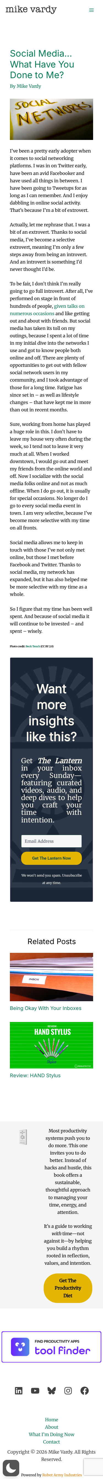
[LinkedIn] (19, 1391)
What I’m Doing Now (51, 1434)
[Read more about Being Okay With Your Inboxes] (51, 976)
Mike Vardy (31, 9)
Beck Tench (33, 646)
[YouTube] (35, 1391)
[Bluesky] (52, 1391)
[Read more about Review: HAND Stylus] (51, 1044)
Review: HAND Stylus (35, 1075)
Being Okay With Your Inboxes (46, 1008)
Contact (51, 1442)
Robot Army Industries (62, 1475)
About (51, 1427)
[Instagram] (68, 1391)
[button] (11, 1468)
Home (51, 1419)
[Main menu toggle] (91, 10)
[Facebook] (85, 1391)
